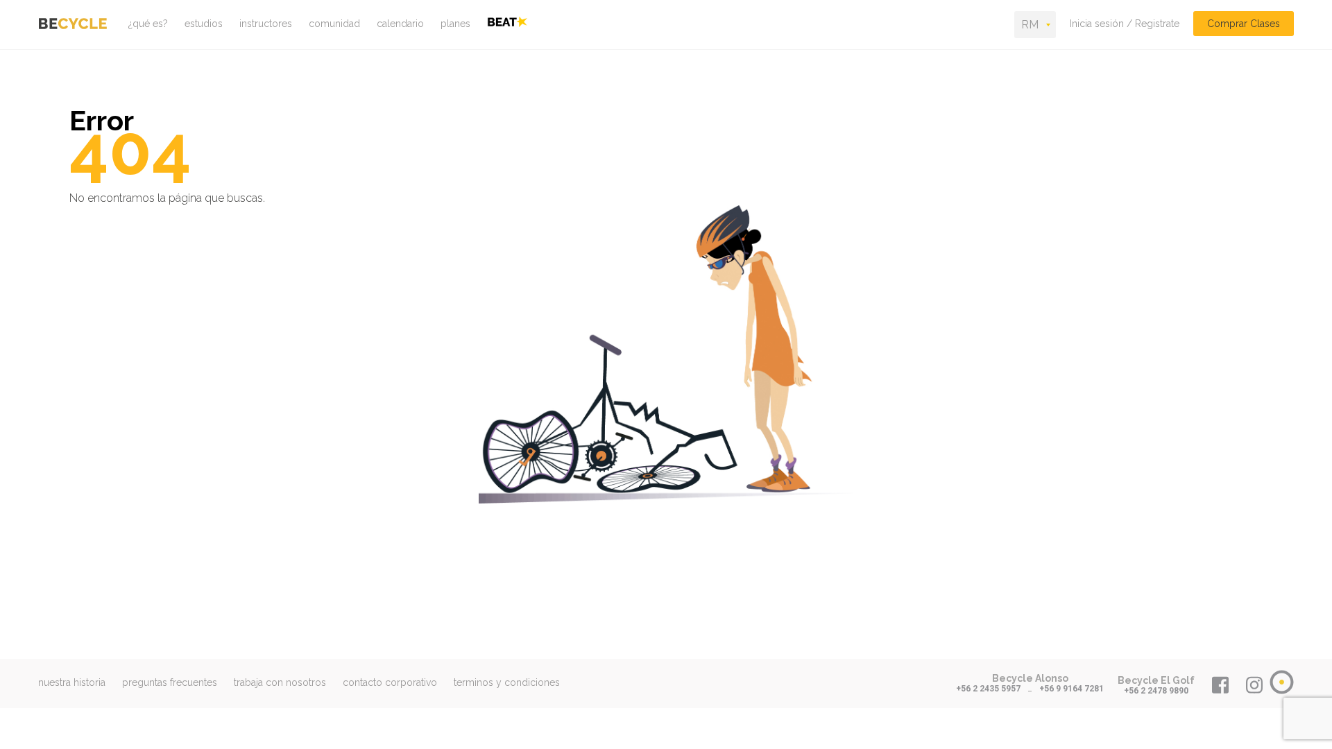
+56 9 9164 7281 (1071, 689)
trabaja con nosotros (280, 682)
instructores (265, 23)
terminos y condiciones (507, 682)
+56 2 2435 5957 (988, 689)
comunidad (334, 23)
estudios (204, 23)
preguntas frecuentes (169, 682)
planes (455, 23)
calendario (400, 23)
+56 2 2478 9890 (1156, 691)
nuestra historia (71, 682)
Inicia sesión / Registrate (1124, 23)
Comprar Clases (1243, 23)
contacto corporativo (390, 682)
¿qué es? (148, 23)
